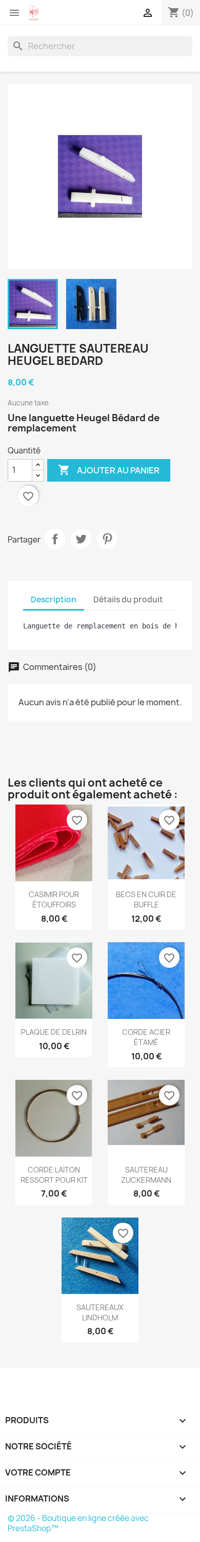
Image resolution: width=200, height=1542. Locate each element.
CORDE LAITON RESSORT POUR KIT (54, 1175)
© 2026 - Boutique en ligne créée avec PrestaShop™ (78, 1523)
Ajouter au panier (108, 470)
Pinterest (107, 539)
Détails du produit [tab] (128, 599)
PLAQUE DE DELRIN (54, 1032)
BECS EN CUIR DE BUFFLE (146, 899)
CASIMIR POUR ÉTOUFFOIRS (54, 899)
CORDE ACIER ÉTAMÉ (146, 1037)
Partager (55, 539)
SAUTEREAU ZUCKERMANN (146, 1175)
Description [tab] (53, 599)
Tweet (81, 539)
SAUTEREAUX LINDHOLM (100, 1312)
